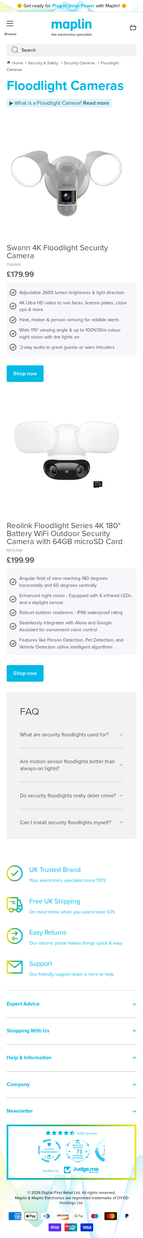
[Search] (12, 50)
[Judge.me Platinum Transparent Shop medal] (49, 1150)
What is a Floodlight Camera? (61, 103)
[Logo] (71, 27)
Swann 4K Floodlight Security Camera (57, 251)
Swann (14, 264)
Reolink (15, 550)
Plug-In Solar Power (73, 5)
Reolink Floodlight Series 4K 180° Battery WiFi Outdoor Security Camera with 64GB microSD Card (65, 533)
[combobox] (71, 50)
